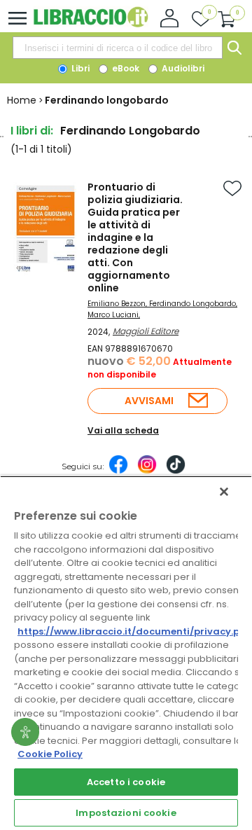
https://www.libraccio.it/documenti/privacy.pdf (134, 631)
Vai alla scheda (123, 430)
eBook (124, 68)
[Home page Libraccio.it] (90, 24)
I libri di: (31, 131)
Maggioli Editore (145, 331)
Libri (79, 68)
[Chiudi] (224, 491)
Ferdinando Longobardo (192, 303)
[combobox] (118, 47)
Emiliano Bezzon (117, 303)
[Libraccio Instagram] (147, 471)
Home (21, 100)
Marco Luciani (113, 315)
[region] (126, 653)
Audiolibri (182, 68)
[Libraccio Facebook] (118, 471)
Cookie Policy (50, 754)
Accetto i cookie (126, 782)
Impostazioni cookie (126, 812)
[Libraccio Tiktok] (176, 471)
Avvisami (149, 401)
